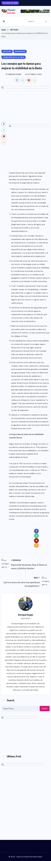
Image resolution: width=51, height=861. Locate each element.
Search (44, 708)
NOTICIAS (14, 30)
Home (3, 30)
